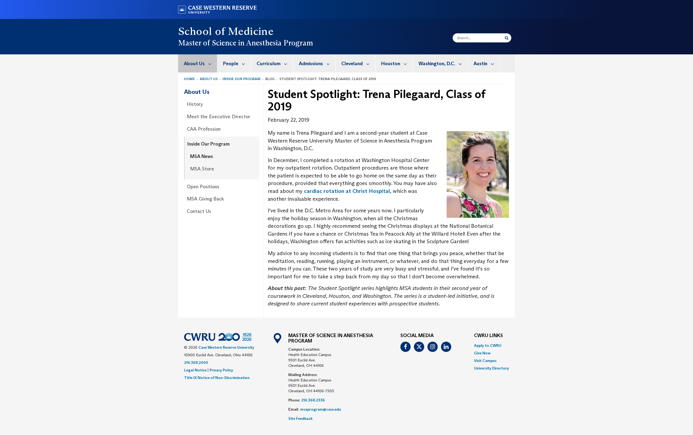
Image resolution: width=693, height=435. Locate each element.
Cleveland (352, 64)
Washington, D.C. (437, 64)
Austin (480, 64)
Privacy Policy (221, 370)
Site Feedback (300, 418)
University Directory (491, 368)
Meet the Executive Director (218, 117)
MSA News (201, 156)
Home (189, 79)
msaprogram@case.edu (320, 409)
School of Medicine (225, 31)
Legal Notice (195, 370)
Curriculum (268, 64)
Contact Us (199, 211)
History (195, 104)
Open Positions (203, 187)
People (230, 64)
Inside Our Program (241, 79)
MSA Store (202, 169)
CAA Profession (204, 129)
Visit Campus (485, 360)
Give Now (482, 353)
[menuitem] (197, 63)
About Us (194, 64)
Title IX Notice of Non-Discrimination (217, 377)
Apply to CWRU (487, 345)
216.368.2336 (313, 400)
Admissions (311, 64)
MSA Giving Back (205, 199)
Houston (390, 64)
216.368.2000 (196, 362)
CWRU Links (488, 335)
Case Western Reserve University (226, 347)
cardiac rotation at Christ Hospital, (347, 191)
